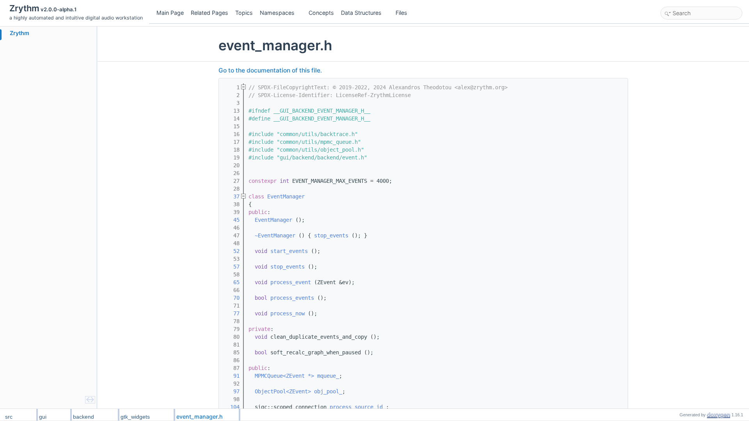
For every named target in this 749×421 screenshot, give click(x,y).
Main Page (170, 12)
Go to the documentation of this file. (270, 70)
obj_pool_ (328, 391)
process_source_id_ (358, 407)
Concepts (321, 12)
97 (232, 391)
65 (232, 282)
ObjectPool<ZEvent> (283, 391)
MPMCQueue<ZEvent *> (284, 376)
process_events (292, 298)
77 (232, 313)
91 (232, 376)
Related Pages (209, 12)
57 (232, 267)
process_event (290, 282)
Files (401, 12)
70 (232, 298)
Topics (244, 12)
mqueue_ (328, 376)
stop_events (331, 235)
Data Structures (361, 12)
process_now (287, 313)
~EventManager (275, 235)
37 (232, 196)
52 (232, 251)
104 (232, 407)
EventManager (286, 196)
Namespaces (277, 12)
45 (232, 220)
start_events (289, 251)
